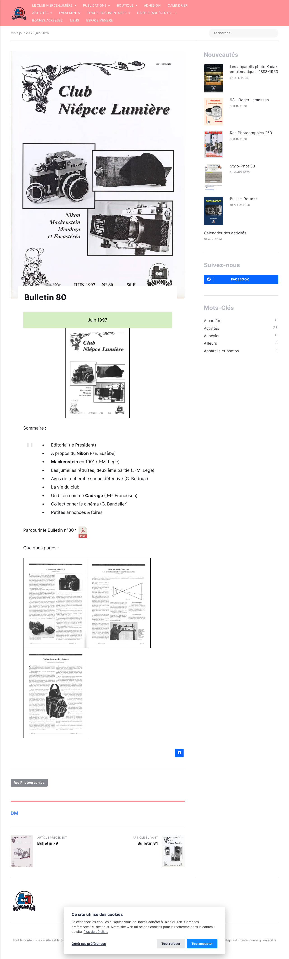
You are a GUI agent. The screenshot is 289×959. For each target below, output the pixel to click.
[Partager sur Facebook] (179, 753)
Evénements (69, 13)
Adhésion (152, 5)
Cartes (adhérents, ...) (156, 13)
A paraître (212, 320)
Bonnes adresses (47, 20)
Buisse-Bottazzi (244, 199)
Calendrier (177, 5)
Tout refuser (170, 943)
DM (14, 813)
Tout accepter (202, 943)
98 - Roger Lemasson (249, 100)
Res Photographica (29, 782)
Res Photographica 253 (251, 133)
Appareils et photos (221, 351)
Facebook (240, 279)
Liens (74, 20)
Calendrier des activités (225, 233)
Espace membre (99, 20)
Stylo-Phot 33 (242, 166)
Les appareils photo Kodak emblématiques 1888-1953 (254, 69)
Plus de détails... (96, 931)
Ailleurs (210, 343)
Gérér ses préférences (89, 943)
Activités (211, 328)
